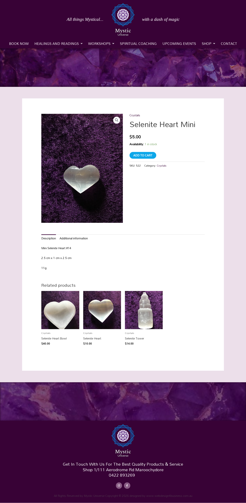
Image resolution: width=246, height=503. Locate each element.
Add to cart (142, 155)
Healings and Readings (56, 43)
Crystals (135, 115)
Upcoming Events (179, 43)
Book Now (19, 43)
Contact (229, 43)
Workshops (99, 43)
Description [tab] (48, 238)
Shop (206, 43)
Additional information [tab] (74, 238)
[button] (58, 43)
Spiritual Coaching (138, 43)
